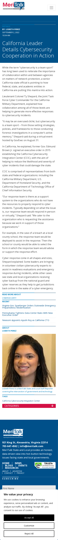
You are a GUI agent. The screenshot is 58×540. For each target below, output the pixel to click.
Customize (29, 525)
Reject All (29, 533)
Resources (11, 468)
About (5, 471)
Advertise (17, 471)
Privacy (20, 473)
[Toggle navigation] (51, 8)
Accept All (29, 517)
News (18, 463)
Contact (8, 473)
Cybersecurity (9, 298)
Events (22, 465)
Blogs (9, 465)
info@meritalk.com (31, 446)
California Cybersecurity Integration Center (21, 400)
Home (5, 463)
